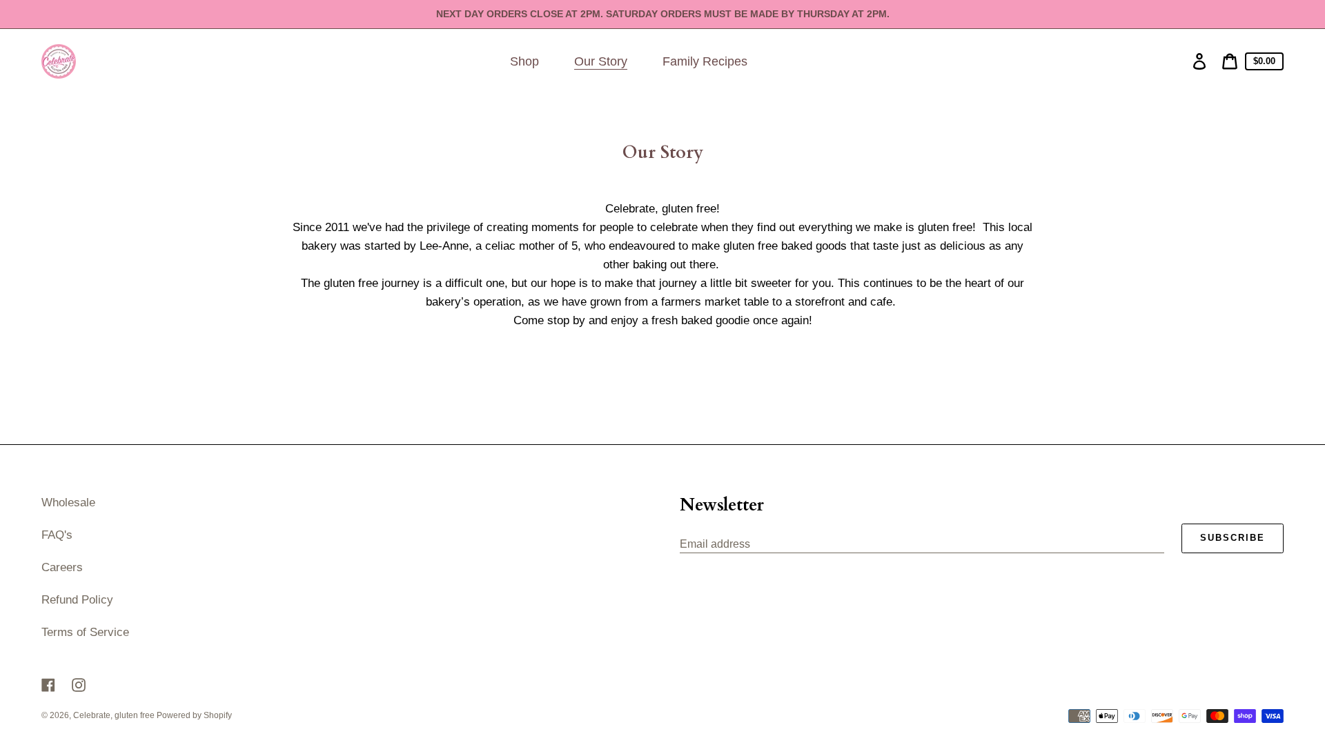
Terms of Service (85, 632)
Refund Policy (77, 599)
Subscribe (1232, 538)
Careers (62, 567)
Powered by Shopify (194, 715)
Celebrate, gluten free (115, 715)
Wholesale (68, 502)
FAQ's (56, 535)
